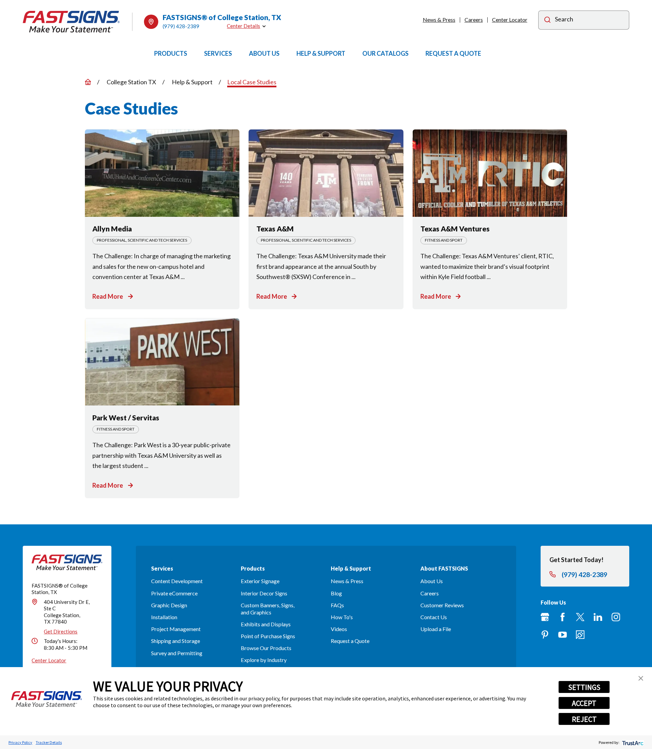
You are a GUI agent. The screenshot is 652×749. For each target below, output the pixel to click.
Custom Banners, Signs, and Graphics (267, 608)
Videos (339, 629)
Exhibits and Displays (266, 624)
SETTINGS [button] (584, 687)
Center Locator (509, 19)
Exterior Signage (260, 581)
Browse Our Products (266, 648)
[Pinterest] (545, 634)
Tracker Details (49, 742)
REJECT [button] (584, 719)
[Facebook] (562, 617)
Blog (336, 593)
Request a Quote (350, 641)
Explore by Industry (264, 660)
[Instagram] (616, 617)
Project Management (176, 629)
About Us (431, 581)
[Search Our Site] (547, 20)
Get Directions (60, 631)
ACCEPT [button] (584, 703)
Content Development (177, 581)
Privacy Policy (20, 742)
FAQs (337, 605)
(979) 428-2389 (181, 26)
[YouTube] (562, 634)
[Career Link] (580, 634)
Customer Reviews (442, 605)
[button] (641, 678)
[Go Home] (88, 82)
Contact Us (433, 617)
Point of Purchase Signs (268, 636)
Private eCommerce (174, 593)
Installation (164, 617)
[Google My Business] (545, 617)
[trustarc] (632, 742)
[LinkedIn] (598, 617)
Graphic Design (169, 605)
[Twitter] (580, 617)
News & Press (439, 19)
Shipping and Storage (175, 641)
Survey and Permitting (176, 653)
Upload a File (435, 629)
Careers (474, 19)
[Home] (71, 21)
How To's (342, 617)
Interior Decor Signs (264, 593)
